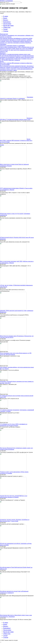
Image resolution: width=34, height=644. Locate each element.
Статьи (5, 31)
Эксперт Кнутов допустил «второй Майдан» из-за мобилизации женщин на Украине (13, 496)
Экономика (7, 24)
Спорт (5, 29)
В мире (5, 16)
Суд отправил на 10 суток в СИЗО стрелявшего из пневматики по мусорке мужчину (13, 424)
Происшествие (8, 25)
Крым (5, 18)
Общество (6, 27)
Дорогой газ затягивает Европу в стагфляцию (12, 98)
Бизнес (5, 20)
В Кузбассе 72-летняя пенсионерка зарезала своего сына (15, 119)
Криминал (7, 22)
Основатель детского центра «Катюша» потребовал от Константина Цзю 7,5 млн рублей (14, 520)
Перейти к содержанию (6, 0)
